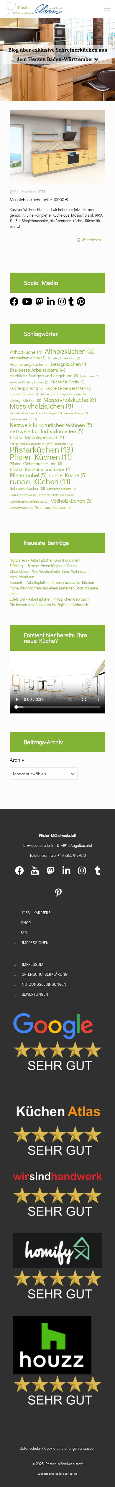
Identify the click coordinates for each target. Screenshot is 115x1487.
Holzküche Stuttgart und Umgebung (44, 375)
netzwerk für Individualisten (46, 431)
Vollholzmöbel (21, 508)
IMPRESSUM (32, 964)
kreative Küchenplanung (29, 382)
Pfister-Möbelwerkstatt (37, 437)
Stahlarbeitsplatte (61, 489)
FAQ (24, 932)
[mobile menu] (107, 9)
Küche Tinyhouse (24, 394)
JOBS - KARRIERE (35, 912)
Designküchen (69, 364)
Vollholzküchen (71, 500)
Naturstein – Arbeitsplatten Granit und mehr (45, 560)
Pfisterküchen (41, 449)
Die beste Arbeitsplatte (37, 370)
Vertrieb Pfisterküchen (57, 495)
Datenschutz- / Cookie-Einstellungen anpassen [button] (58, 1448)
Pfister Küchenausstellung (36, 463)
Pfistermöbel (28, 475)
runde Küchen (40, 481)
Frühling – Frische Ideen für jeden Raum (43, 565)
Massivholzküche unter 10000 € (39, 199)
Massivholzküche (69, 399)
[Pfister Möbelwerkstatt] (33, 8)
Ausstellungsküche (29, 364)
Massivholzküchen (41, 406)
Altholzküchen (70, 351)
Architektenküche (27, 358)
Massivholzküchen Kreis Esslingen (36, 413)
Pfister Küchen (41, 456)
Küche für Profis (67, 382)
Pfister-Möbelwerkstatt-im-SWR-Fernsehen (41, 443)
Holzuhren (89, 376)
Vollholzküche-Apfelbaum (29, 501)
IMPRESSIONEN (35, 942)
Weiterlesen (91, 239)
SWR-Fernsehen (23, 495)
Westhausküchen (52, 507)
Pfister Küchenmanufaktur (40, 469)
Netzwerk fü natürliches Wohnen (51, 425)
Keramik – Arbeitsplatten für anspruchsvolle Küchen (52, 582)
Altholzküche (26, 352)
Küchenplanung (26, 388)
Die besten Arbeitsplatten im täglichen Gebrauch (49, 604)
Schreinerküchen (27, 488)
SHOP (26, 922)
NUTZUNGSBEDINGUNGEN (44, 984)
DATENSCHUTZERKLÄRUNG (45, 974)
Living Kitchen (25, 400)
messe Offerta (76, 413)
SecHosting (70, 1474)
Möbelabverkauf (23, 419)
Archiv (17, 760)
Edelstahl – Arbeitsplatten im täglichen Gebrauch (49, 599)
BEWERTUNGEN (35, 994)
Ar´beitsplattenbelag (63, 358)
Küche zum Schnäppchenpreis (63, 394)
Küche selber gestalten (68, 388)
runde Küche (67, 475)
